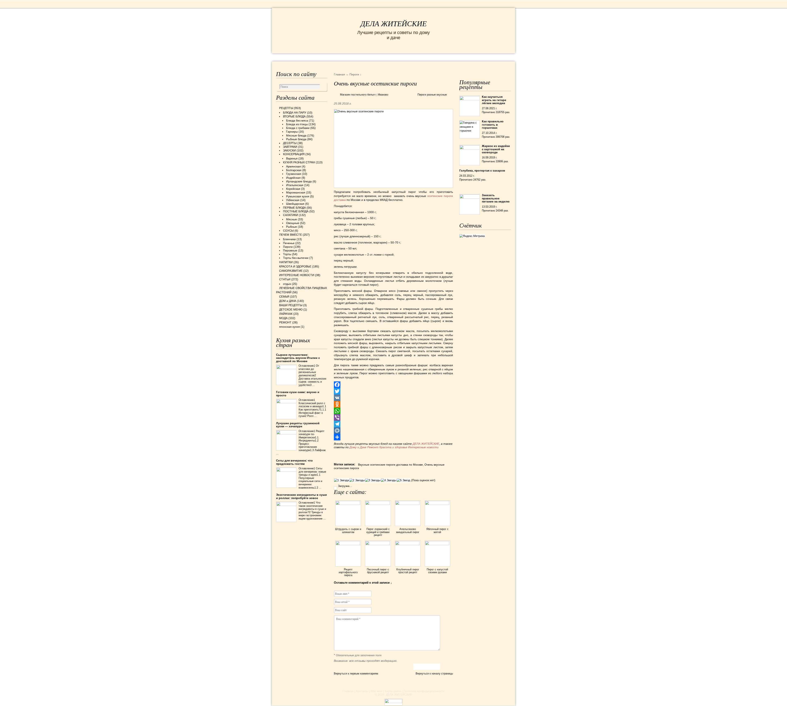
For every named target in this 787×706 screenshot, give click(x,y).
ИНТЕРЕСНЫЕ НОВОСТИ (376, 57)
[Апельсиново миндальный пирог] (408, 504)
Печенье (289, 243)
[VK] (393, 397)
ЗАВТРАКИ (290, 146)
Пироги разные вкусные (432, 94)
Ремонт (373, 447)
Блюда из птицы (297, 124)
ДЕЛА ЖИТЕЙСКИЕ (394, 23)
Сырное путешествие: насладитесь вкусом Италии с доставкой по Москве (298, 358)
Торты (287, 254)
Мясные (291, 219)
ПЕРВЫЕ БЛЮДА (294, 207)
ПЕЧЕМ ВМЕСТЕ (290, 234)
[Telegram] (393, 424)
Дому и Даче (357, 447)
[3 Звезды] (373, 480)
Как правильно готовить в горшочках (493, 124)
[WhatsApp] (393, 411)
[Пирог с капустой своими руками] (437, 544)
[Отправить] (393, 437)
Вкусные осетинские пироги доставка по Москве (390, 464)
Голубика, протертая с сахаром (482, 170)
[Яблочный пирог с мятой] (437, 504)
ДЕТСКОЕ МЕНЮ (291, 309)
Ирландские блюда (299, 181)
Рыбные (291, 226)
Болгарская (293, 170)
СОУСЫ (288, 230)
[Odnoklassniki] (393, 404)
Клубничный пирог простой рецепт (407, 571)
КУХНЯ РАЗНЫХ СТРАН (299, 162)
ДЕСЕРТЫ (290, 143)
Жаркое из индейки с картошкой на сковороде (496, 149)
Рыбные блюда (296, 139)
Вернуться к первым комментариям (356, 673)
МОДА (461, 57)
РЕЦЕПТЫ (284, 57)
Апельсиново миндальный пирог (407, 530)
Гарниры (292, 131)
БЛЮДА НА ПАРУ (294, 112)
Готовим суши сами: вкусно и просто (297, 393)
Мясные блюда (296, 135)
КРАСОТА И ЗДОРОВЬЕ (322, 57)
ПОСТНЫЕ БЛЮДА (295, 211)
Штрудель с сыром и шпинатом (348, 530)
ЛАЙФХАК (285, 313)
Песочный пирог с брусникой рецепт (378, 571)
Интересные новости (423, 447)
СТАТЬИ (284, 279)
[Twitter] (393, 391)
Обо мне (376, 691)
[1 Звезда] (341, 480)
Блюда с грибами (297, 128)
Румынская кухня (297, 196)
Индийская (293, 177)
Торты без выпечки (295, 257)
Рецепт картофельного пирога (348, 572)
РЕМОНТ (480, 57)
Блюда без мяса (297, 120)
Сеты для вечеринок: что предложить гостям (294, 462)
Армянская (293, 166)
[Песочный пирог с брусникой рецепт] (378, 544)
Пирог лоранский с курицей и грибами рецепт (378, 532)
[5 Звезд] (403, 480)
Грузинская (293, 173)
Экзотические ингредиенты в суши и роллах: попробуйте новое (301, 496)
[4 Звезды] (389, 480)
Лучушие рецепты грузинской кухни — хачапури (298, 425)
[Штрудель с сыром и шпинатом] (348, 504)
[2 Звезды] (357, 480)
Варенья (292, 158)
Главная (348, 691)
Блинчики (289, 239)
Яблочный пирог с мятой (437, 530)
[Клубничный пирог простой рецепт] (408, 544)
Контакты (362, 691)
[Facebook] (393, 384)
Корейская (293, 188)
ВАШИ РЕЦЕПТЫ (290, 305)
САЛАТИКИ (290, 215)
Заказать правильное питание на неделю (496, 198)
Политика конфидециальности (424, 691)
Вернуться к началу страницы (434, 673)
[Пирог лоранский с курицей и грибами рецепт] (378, 504)
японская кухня (289, 326)
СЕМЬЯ (413, 57)
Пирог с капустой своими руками (437, 571)
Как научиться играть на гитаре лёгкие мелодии (494, 100)
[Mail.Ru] (393, 430)
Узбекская (292, 200)
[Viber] (393, 417)
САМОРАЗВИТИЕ (291, 270)
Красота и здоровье (393, 447)
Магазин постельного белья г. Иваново (364, 94)
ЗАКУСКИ (289, 150)
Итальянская (294, 185)
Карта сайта (393, 691)
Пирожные (290, 250)
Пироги (288, 246)
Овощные (292, 223)
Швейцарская (295, 203)
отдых (287, 283)
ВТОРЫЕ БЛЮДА (294, 116)
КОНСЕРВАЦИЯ (294, 154)
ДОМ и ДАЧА (438, 57)
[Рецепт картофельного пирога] (348, 544)
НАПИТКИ (286, 262)
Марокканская (295, 192)
